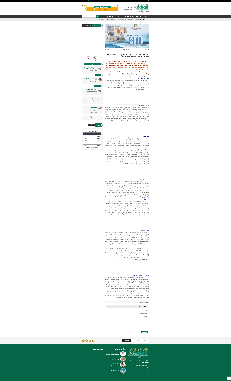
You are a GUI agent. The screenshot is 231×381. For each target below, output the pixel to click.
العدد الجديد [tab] (96, 25)
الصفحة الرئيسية (134, 0)
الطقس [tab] (91, 124)
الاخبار (144, 19)
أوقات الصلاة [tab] (98, 124)
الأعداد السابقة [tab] (87, 25)
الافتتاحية (98, 75)
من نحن (141, 0)
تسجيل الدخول (85, 0)
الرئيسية (147, 19)
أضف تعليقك (144, 332)
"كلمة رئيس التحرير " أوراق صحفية (92, 64)
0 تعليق (106, 49)
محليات (140, 19)
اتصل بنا (146, 0)
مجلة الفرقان (100, 352)
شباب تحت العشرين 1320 (113, 365)
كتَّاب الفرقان (97, 86)
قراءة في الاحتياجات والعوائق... (112, 354)
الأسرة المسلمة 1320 (114, 359)
